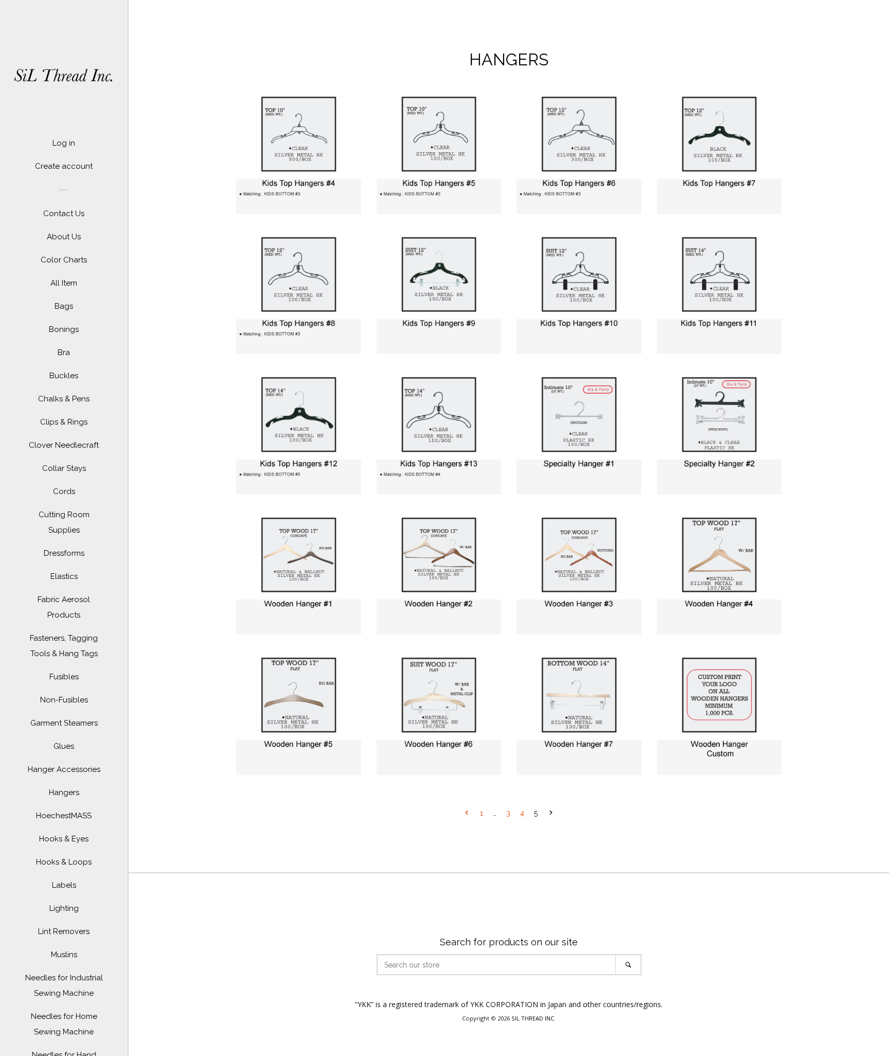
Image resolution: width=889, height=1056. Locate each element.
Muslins (64, 954)
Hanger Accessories (64, 769)
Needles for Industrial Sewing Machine (64, 985)
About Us (64, 236)
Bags (64, 306)
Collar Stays (64, 468)
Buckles (63, 375)
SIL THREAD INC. (533, 1018)
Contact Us (63, 213)
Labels (64, 885)
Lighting (64, 908)
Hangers (64, 792)
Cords (64, 491)
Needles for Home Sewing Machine (64, 1024)
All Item (63, 283)
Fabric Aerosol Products (64, 607)
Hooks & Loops (64, 862)
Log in (63, 143)
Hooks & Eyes (63, 838)
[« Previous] (466, 813)
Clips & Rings (63, 422)
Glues (64, 746)
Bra (64, 352)
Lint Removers (64, 931)
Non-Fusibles (64, 700)
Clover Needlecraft (64, 445)
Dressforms (64, 553)
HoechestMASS (64, 815)
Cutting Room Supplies (64, 522)
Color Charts (64, 260)
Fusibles (64, 676)
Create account (64, 166)
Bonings (64, 329)
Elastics (64, 576)
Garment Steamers (64, 723)
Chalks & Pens (64, 398)
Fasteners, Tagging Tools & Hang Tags (64, 645)
